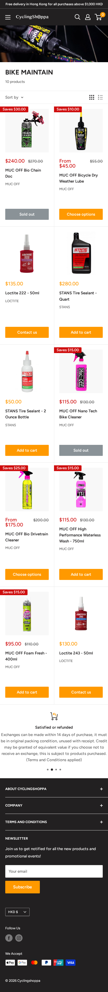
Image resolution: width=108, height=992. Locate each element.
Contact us (27, 332)
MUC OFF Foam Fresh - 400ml (26, 656)
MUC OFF (12, 184)
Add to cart (81, 332)
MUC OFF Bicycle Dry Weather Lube (78, 178)
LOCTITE (12, 301)
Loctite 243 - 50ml (76, 653)
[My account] (87, 17)
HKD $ (13, 912)
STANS (64, 307)
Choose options (81, 214)
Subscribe (22, 886)
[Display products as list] (100, 97)
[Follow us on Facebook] (9, 938)
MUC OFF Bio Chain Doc (23, 173)
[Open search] (77, 17)
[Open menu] (7, 17)
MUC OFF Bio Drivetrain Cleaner (26, 537)
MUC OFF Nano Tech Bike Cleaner (78, 414)
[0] (98, 17)
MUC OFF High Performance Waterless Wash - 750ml (80, 535)
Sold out (27, 214)
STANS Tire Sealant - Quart (78, 296)
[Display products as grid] (91, 97)
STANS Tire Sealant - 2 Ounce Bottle (25, 414)
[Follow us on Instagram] (19, 938)
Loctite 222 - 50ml (22, 293)
